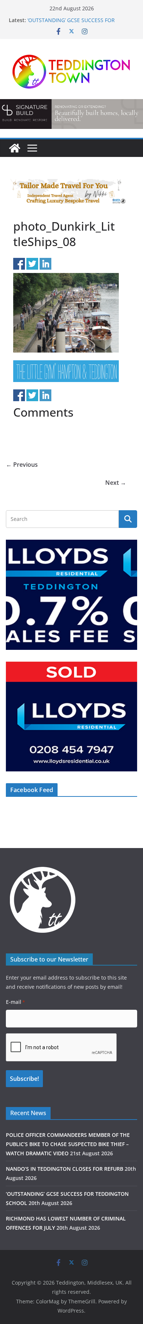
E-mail (15, 1001)
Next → (115, 483)
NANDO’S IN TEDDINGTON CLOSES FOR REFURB (64, 1168)
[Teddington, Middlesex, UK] (14, 148)
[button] (71, 114)
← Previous (22, 464)
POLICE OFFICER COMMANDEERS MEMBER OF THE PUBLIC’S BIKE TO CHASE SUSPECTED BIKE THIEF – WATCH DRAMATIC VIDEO (68, 1144)
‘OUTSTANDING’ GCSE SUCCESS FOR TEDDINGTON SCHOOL (71, 24)
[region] (71, 114)
